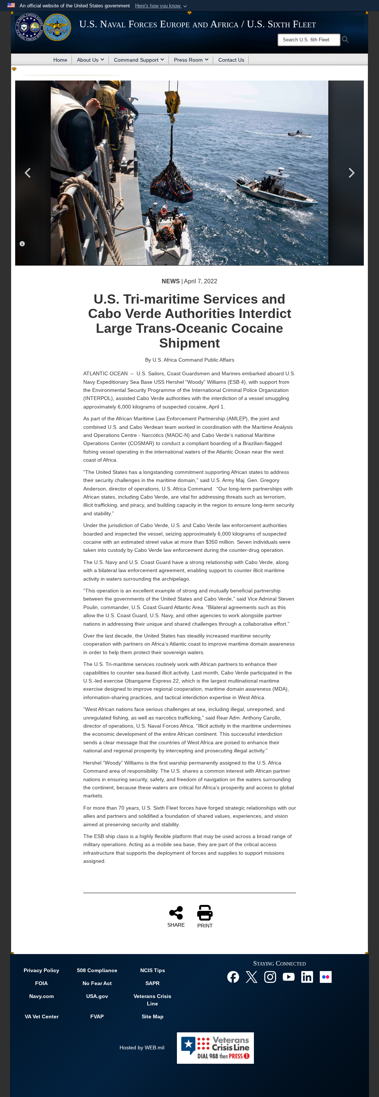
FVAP (97, 1016)
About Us (87, 60)
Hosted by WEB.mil (142, 1047)
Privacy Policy (41, 970)
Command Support (136, 60)
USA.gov (97, 996)
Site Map (153, 1016)
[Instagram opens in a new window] (270, 977)
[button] (161, 6)
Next (350, 172)
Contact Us (231, 60)
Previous (28, 172)
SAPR (152, 983)
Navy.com (41, 996)
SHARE (176, 925)
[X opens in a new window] (252, 977)
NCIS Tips (152, 970)
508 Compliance (97, 970)
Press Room (188, 60)
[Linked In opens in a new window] (307, 977)
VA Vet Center (41, 1016)
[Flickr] (326, 977)
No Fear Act (97, 983)
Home (60, 60)
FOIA (41, 983)
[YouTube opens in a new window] (289, 977)
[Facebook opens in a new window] (233, 977)
